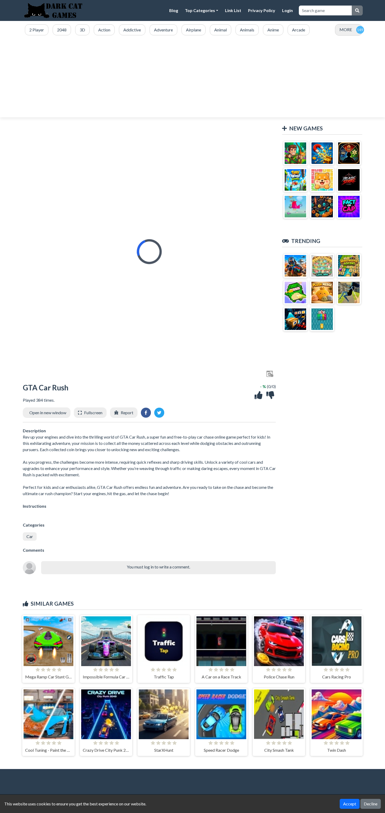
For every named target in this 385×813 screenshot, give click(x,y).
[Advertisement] (192, 76)
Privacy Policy (261, 10)
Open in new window (47, 412)
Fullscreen (93, 412)
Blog (173, 10)
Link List (233, 10)
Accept (349, 803)
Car (29, 536)
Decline (370, 803)
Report (127, 412)
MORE (345, 29)
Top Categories (200, 10)
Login (287, 10)
